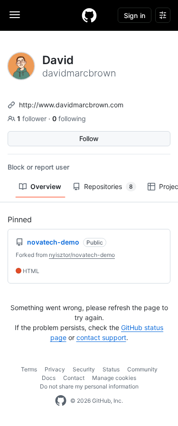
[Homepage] (89, 15)
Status (111, 369)
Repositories (108, 186)
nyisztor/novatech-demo (82, 254)
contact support (101, 337)
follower (32, 118)
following (69, 118)
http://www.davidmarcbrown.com (71, 105)
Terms (29, 369)
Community (142, 369)
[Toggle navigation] (15, 15)
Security (84, 369)
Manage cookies (114, 377)
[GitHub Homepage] (60, 401)
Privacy (55, 369)
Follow (89, 138)
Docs (49, 377)
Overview (45, 186)
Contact (73, 377)
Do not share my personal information (89, 386)
